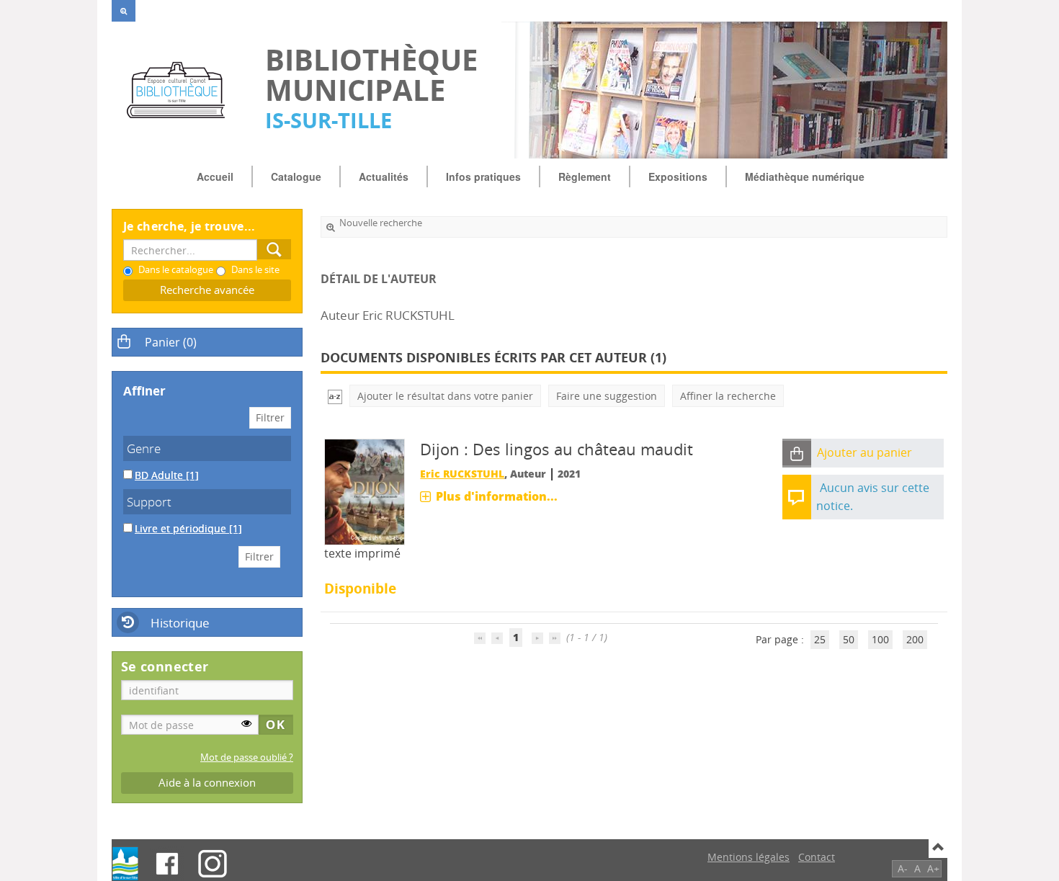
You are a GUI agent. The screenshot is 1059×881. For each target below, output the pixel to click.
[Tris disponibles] (335, 396)
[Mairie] (125, 863)
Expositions (677, 176)
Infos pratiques (483, 176)
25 (820, 639)
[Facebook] (167, 863)
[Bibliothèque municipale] (181, 90)
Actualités (383, 176)
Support (149, 501)
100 (880, 639)
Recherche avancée (207, 290)
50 (848, 639)
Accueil (215, 176)
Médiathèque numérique (804, 176)
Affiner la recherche (728, 396)
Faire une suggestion (606, 396)
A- (903, 868)
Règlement (584, 176)
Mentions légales (748, 857)
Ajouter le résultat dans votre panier (445, 396)
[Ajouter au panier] (796, 453)
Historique (180, 622)
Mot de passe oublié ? (246, 757)
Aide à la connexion (207, 782)
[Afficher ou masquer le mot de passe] (246, 723)
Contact (816, 857)
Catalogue (296, 176)
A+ (933, 868)
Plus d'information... (497, 496)
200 (915, 639)
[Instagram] (212, 863)
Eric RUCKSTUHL (462, 473)
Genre (144, 448)
